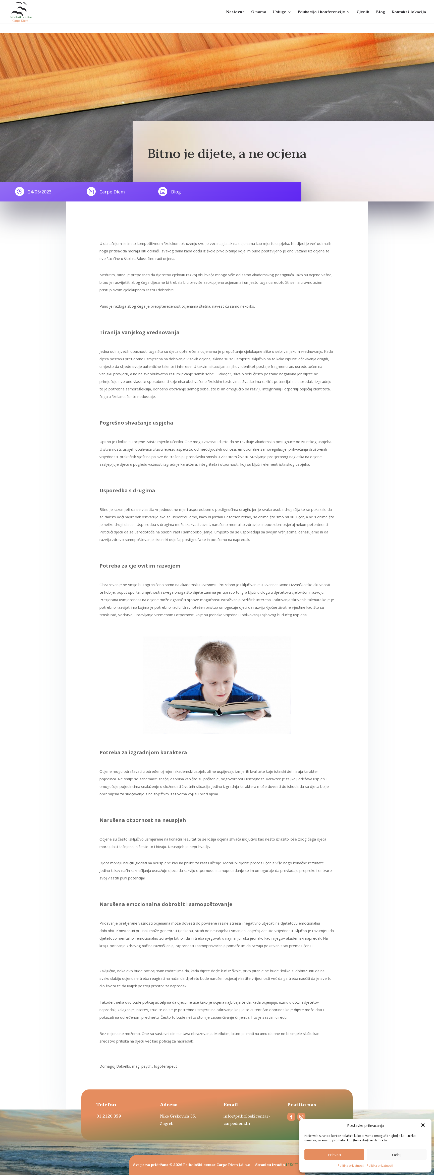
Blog (380, 12)
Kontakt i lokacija (409, 12)
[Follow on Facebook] (291, 1117)
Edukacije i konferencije (321, 12)
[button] (423, 1126)
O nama (258, 12)
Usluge (279, 12)
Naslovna (235, 12)
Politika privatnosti (351, 1165)
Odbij (396, 1154)
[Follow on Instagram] (301, 1117)
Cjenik (363, 12)
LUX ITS (293, 1165)
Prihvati (334, 1154)
